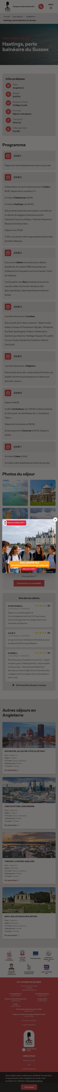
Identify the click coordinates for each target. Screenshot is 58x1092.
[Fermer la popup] (55, 519)
